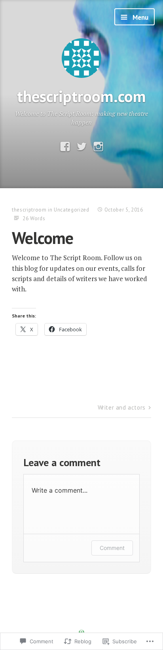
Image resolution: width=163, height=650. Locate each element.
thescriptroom (29, 209)
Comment (112, 547)
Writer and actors (122, 407)
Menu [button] (139, 17)
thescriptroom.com (81, 95)
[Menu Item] (65, 147)
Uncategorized (71, 209)
